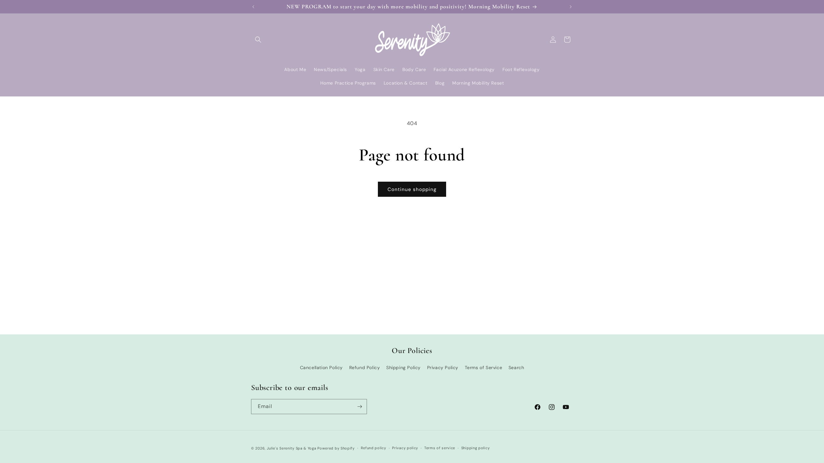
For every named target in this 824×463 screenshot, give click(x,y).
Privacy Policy (442, 367)
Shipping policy (475, 448)
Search (516, 367)
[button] (258, 39)
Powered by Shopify (336, 448)
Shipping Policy (403, 367)
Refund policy (373, 448)
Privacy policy (405, 448)
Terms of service (439, 448)
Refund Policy (364, 367)
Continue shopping (412, 189)
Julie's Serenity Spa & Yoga (291, 448)
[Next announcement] (571, 7)
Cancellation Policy (321, 367)
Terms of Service (483, 367)
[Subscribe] (359, 406)
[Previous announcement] (253, 7)
